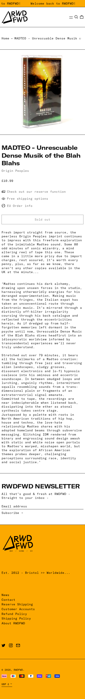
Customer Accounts (18, 609)
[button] (76, 17)
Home (5, 38)
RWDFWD (18, 669)
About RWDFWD (13, 623)
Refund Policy (14, 614)
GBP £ (5, 684)
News (5, 595)
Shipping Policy (16, 618)
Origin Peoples (15, 171)
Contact (8, 600)
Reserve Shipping (17, 604)
